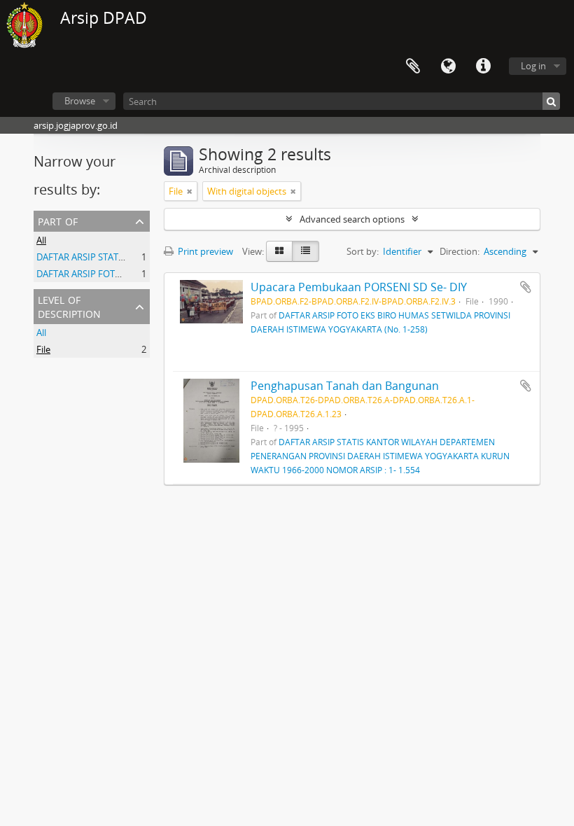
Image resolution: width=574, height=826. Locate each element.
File (43, 349)
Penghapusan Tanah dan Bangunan (345, 385)
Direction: (459, 251)
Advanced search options (352, 219)
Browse (79, 100)
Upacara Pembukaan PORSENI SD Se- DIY (359, 287)
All (41, 240)
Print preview (204, 251)
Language (447, 66)
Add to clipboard (526, 287)
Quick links (482, 66)
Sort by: (362, 251)
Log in (533, 65)
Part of (58, 220)
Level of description (69, 305)
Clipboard (413, 66)
